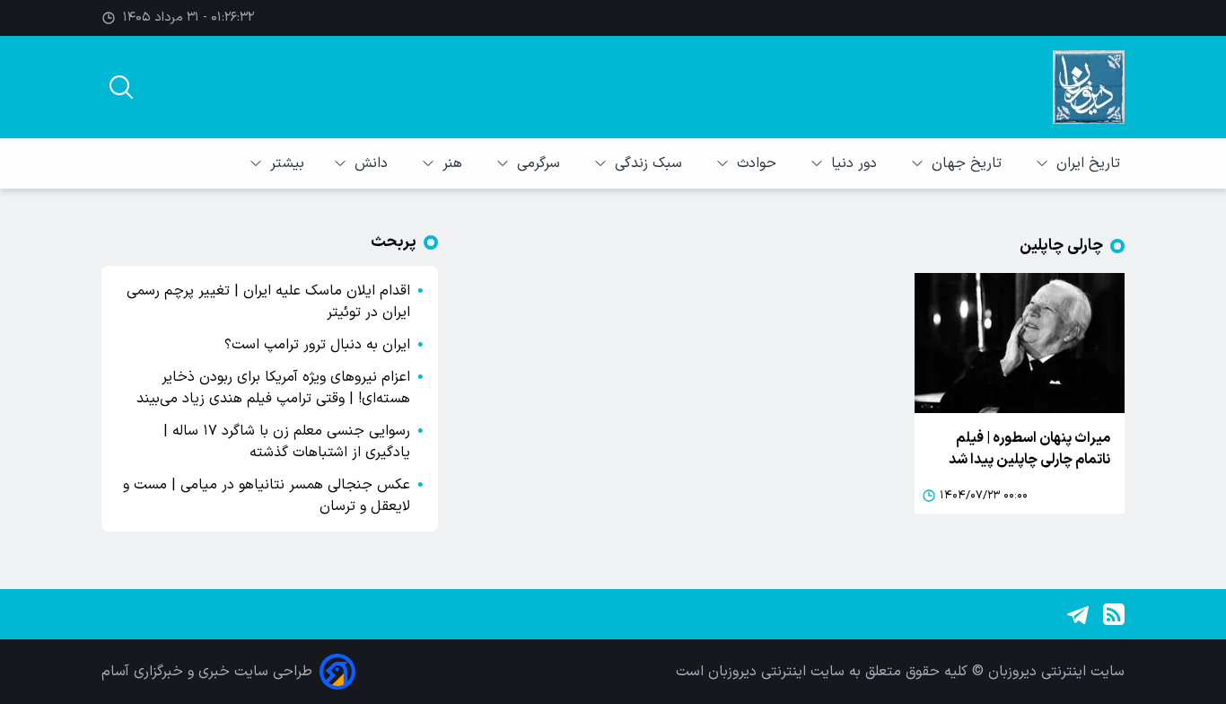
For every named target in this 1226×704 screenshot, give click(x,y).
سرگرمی (541, 163)
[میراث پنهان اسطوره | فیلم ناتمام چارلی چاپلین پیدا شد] (1020, 343)
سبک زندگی (651, 163)
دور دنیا (856, 163)
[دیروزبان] (1089, 87)
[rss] (1114, 614)
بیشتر (287, 163)
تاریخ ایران (1090, 163)
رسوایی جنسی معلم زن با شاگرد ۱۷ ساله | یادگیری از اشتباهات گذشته (286, 441)
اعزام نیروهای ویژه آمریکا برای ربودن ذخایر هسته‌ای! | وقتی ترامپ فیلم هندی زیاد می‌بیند (273, 387)
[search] (121, 87)
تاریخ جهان (969, 163)
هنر (454, 163)
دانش (373, 163)
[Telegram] (1078, 614)
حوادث (759, 163)
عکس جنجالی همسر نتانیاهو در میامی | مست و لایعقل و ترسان (266, 495)
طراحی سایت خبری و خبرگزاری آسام (206, 671)
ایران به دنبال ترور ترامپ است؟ (317, 345)
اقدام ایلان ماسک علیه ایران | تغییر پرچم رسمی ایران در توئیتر (268, 301)
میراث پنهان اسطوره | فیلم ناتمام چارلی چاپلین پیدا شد (1029, 449)
